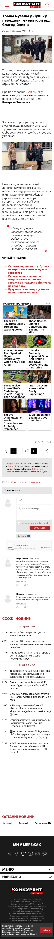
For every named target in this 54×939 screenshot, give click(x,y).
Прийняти (46, 930)
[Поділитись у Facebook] (6, 451)
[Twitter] (24, 855)
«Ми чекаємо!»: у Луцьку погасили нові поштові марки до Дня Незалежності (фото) (30, 722)
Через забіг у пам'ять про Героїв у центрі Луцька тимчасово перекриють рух (30, 655)
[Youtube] (30, 855)
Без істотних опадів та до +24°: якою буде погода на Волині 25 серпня (28, 685)
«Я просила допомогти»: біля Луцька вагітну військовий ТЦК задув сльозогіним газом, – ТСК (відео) (29, 747)
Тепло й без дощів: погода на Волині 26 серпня (27, 634)
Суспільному (34, 91)
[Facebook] (17, 855)
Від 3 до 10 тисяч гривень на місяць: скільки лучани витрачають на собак (30, 644)
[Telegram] (9, 855)
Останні (7, 823)
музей (23, 482)
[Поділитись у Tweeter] (26, 451)
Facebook (12, 466)
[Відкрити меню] (7, 5)
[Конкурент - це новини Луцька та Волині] (27, 893)
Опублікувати (40, 528)
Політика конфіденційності (23, 934)
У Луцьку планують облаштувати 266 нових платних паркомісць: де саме (30, 696)
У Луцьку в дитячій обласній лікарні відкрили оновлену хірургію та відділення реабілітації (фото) (30, 710)
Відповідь (21, 581)
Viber (8, 471)
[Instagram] (37, 855)
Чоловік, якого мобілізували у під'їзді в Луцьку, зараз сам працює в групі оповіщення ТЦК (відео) (30, 734)
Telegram (36, 469)
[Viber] (45, 855)
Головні (23, 823)
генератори (34, 482)
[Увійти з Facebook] (28, 536)
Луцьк (14, 482)
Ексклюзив (41, 823)
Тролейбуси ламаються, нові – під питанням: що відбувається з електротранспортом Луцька (30, 673)
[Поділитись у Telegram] (46, 451)
